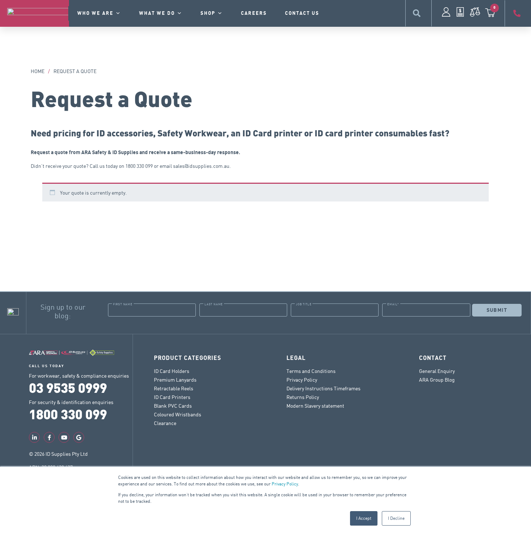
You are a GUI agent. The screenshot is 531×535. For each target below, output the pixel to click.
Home (37, 71)
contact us (302, 13)
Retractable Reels (173, 388)
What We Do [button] (157, 13)
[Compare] (475, 12)
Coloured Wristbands (177, 414)
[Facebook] (49, 437)
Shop (207, 13)
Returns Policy (302, 397)
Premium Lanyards (175, 380)
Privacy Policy (285, 484)
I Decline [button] (396, 518)
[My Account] (446, 12)
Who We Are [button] (95, 13)
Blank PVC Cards (173, 406)
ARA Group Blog (437, 380)
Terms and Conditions (311, 371)
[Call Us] (518, 13)
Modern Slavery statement (315, 406)
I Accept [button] (363, 518)
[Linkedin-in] (34, 437)
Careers (254, 13)
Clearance (165, 423)
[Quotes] (460, 12)
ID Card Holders (171, 371)
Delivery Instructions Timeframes (323, 388)
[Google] (78, 437)
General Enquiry (437, 371)
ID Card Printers (172, 397)
